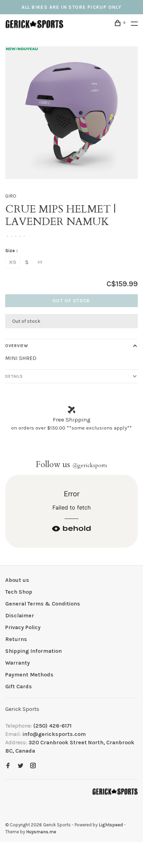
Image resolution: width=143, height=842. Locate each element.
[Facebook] (8, 766)
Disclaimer (19, 615)
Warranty (17, 662)
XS (12, 262)
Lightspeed (111, 824)
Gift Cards (18, 686)
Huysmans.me (41, 831)
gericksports (89, 465)
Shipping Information (33, 651)
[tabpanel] (71, 112)
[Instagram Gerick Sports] (33, 766)
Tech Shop (18, 591)
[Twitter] (20, 766)
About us (17, 580)
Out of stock (71, 301)
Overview (16, 345)
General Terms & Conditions (42, 603)
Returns (16, 639)
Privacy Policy (23, 627)
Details (14, 376)
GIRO (10, 196)
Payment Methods (29, 674)
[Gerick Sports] (115, 791)
